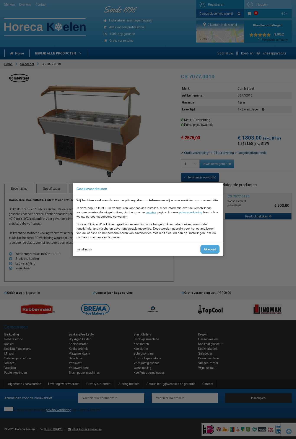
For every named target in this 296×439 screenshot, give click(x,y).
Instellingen (84, 249)
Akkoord (210, 249)
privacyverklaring (190, 212)
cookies (151, 212)
